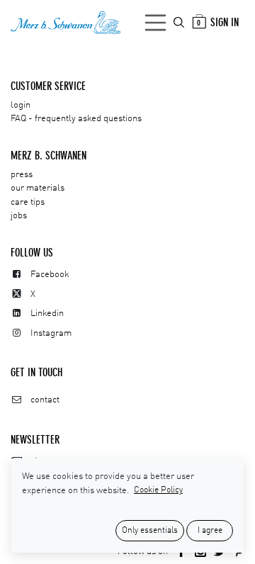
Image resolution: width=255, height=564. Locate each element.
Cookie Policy (158, 490)
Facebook (49, 274)
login (20, 105)
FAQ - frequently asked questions (76, 118)
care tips (28, 202)
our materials (37, 188)
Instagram (51, 333)
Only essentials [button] (150, 530)
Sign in (224, 22)
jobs (19, 215)
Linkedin (47, 313)
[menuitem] (180, 22)
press (22, 174)
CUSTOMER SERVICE (48, 86)
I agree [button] (210, 530)
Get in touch (36, 372)
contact (45, 400)
